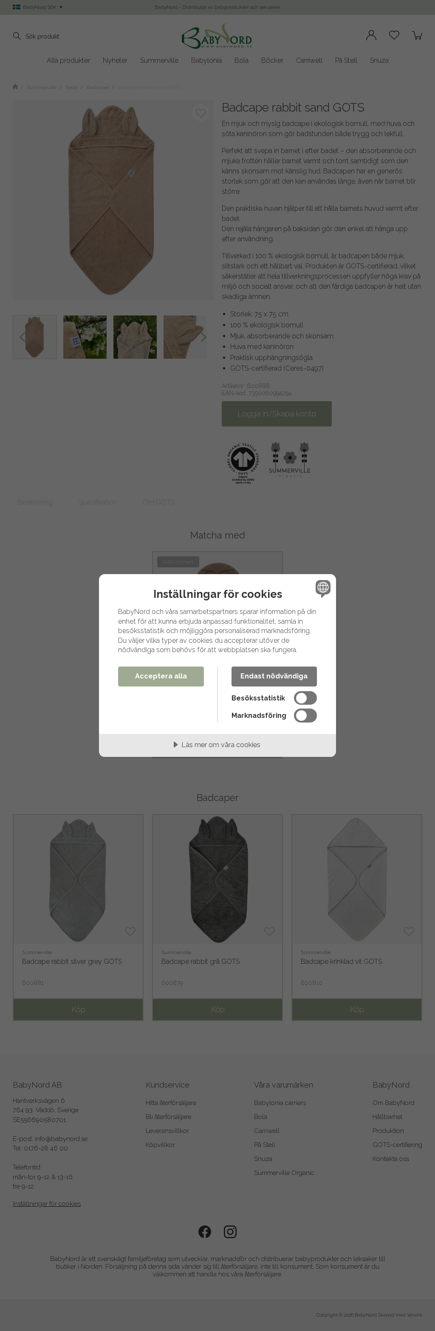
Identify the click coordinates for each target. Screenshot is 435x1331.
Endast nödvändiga (274, 676)
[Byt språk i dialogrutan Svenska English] (322, 588)
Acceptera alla (161, 676)
